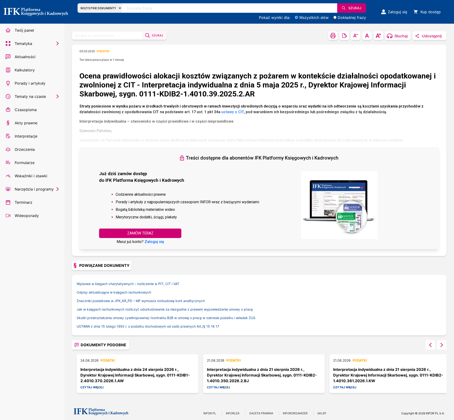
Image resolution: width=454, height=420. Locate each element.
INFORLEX (233, 413)
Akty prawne (26, 123)
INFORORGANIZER (295, 413)
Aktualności (25, 56)
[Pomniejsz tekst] (355, 35)
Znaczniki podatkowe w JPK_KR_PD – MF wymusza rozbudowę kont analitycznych (141, 301)
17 (217, 326)
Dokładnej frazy (352, 17)
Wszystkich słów (314, 17)
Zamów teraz (140, 233)
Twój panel (24, 30)
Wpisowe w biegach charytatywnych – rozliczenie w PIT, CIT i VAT (128, 284)
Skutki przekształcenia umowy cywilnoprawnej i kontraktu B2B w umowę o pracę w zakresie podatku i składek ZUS (166, 318)
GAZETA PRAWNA (261, 413)
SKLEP (321, 413)
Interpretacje (26, 136)
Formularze (25, 162)
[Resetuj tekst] (367, 35)
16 (213, 326)
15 (208, 326)
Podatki (103, 51)
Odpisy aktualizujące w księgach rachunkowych (114, 292)
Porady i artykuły (30, 83)
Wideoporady (27, 215)
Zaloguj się (154, 241)
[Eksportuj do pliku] (344, 35)
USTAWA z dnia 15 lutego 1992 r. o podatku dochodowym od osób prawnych (141, 326)
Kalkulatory (25, 70)
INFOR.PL (209, 413)
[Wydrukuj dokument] (333, 35)
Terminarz (23, 202)
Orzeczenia (25, 149)
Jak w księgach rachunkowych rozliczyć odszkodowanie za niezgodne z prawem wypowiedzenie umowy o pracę (165, 309)
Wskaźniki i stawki (31, 175)
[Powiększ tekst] (378, 35)
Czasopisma (26, 109)
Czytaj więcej (92, 387)
